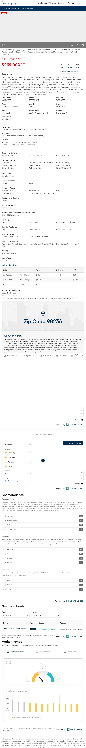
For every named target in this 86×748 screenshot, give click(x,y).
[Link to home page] (11, 3)
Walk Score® (47, 434)
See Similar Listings (69, 72)
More (81, 4)
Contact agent (7, 44)
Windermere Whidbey (46, 3)
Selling (62, 4)
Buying (72, 4)
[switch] (72, 45)
